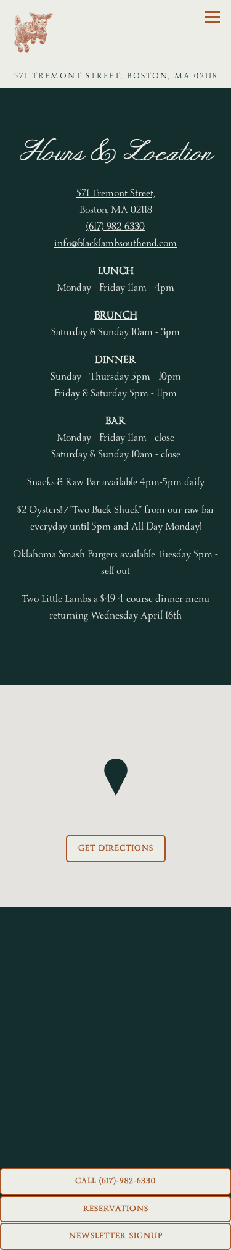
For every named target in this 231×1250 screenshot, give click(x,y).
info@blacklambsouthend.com (115, 243)
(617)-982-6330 (115, 226)
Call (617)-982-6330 (115, 1181)
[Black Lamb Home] (32, 32)
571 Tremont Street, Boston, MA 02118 (115, 201)
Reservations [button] (115, 1209)
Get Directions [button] (115, 848)
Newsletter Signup (116, 1236)
